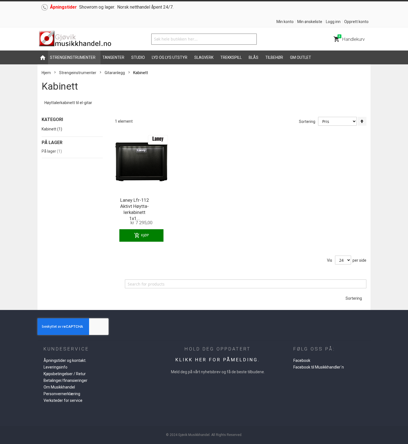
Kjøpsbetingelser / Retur (65, 374)
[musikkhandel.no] (74, 39)
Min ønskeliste (309, 21)
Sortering (307, 121)
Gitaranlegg (115, 72)
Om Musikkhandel (59, 387)
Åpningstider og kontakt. (65, 360)
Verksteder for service (63, 400)
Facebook (301, 360)
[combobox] (204, 39)
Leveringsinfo (55, 367)
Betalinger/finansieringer (65, 380)
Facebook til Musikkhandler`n (318, 367)
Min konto (285, 21)
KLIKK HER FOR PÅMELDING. (217, 359)
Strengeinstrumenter (77, 72)
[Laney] (158, 136)
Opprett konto (356, 21)
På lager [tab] (52, 142)
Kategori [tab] (52, 119)
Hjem (46, 72)
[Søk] (251, 39)
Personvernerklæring (62, 394)
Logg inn (333, 21)
